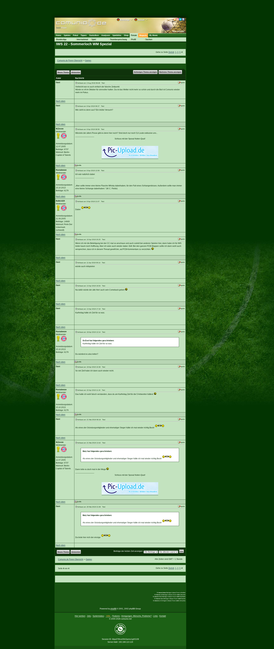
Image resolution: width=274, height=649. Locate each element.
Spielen (67, 35)
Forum (134, 35)
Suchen (148, 39)
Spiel (93, 39)
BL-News (153, 35)
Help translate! (178, 31)
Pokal (75, 35)
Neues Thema (63, 72)
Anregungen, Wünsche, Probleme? (136, 616)
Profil (133, 39)
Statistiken (94, 35)
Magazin (143, 35)
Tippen (84, 35)
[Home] (76, 23)
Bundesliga (61, 39)
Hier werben (80, 616)
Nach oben (60, 101)
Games (88, 60)
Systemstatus (98, 616)
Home (58, 35)
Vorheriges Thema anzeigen (145, 72)
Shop (126, 35)
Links (155, 616)
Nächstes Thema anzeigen (170, 72)
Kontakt (162, 616)
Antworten (75, 72)
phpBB (113, 609)
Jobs (89, 616)
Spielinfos (116, 35)
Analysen (105, 35)
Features (116, 616)
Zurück (171, 52)
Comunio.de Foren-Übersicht (69, 60)
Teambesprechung (118, 39)
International (82, 39)
